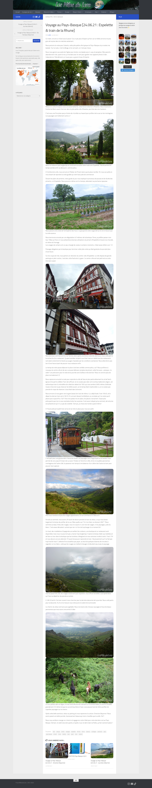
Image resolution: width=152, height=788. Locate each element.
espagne (68, 731)
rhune (59, 734)
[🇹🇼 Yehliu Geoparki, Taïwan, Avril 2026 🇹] (133, 55)
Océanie (103, 12)
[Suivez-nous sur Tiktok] (39, 17)
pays (105, 731)
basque (58, 731)
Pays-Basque (58, 17)
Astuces (37, 12)
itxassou (88, 731)
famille (78, 731)
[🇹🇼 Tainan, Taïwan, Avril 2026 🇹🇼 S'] (121, 49)
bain (54, 731)
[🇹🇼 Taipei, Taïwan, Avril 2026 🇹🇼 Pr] (127, 61)
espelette (73, 731)
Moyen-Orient (77, 12)
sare (68, 734)
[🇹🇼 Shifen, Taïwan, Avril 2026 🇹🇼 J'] (127, 55)
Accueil (18, 12)
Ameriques (88, 12)
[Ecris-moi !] (36, 17)
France (59, 12)
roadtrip (64, 734)
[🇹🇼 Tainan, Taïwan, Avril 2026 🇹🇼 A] (127, 49)
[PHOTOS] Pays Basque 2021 (77, 756)
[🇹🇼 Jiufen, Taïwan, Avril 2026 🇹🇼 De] (121, 55)
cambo (62, 731)
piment (55, 734)
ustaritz (80, 734)
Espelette (49, 17)
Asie (96, 12)
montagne (94, 731)
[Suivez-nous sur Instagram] (34, 17)
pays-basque (49, 734)
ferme (83, 731)
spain (72, 734)
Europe (67, 12)
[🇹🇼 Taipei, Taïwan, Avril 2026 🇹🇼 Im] (133, 61)
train (76, 734)
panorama (100, 731)
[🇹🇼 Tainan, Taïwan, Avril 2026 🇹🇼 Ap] (133, 49)
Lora (49, 35)
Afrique (112, 12)
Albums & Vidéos (49, 12)
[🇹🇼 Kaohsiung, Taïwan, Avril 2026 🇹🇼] (121, 36)
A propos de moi (26, 12)
